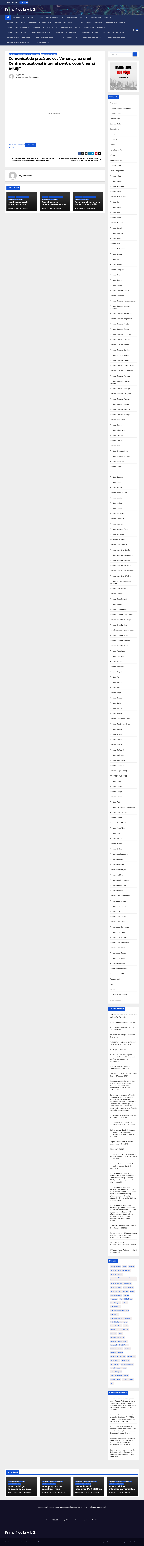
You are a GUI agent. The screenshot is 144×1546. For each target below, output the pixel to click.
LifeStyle (113, 155)
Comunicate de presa (79, 1507)
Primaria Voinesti (116, 838)
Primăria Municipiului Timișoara (122, 571)
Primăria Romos (116, 698)
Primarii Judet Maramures (50, 17)
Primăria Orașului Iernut (119, 635)
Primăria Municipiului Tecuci (120, 566)
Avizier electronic (116, 1295)
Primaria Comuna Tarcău (119, 324)
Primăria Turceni (116, 797)
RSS (131, 1542)
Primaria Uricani (116, 818)
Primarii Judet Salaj (64, 22)
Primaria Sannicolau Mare (120, 719)
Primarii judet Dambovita (18, 43)
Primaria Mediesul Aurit (119, 529)
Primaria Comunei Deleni (119, 360)
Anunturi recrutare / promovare (120, 1283)
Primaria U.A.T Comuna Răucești (122, 807)
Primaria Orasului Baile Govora (121, 615)
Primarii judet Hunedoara (19, 38)
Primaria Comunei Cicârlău (120, 339)
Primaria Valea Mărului (118, 823)
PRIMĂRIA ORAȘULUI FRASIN (122, 630)
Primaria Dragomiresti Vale (120, 456)
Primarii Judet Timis (70, 27)
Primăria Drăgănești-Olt (119, 451)
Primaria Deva (115, 446)
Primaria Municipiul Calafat (120, 550)
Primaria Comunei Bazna (119, 329)
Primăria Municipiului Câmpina (121, 555)
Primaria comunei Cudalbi (119, 355)
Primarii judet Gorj (44, 38)
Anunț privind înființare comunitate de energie (121, 1489)
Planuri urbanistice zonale (118, 1341)
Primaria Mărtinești (117, 519)
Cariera (126, 1295)
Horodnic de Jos (116, 150)
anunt (125, 1266)
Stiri (111, 984)
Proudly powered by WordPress (15, 1542)
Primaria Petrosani (117, 656)
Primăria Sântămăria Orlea (120, 724)
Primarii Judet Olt (15, 22)
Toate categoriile (116, 1372)
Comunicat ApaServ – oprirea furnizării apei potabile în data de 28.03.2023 (78, 159)
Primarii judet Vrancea (66, 33)
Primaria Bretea (116, 254)
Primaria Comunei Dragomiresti (122, 366)
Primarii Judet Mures (76, 17)
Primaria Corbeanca (23, 197)
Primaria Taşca (115, 781)
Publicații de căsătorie (117, 1356)
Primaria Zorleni (116, 849)
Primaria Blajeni (116, 228)
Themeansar (42, 1542)
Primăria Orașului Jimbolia (120, 641)
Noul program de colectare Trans (18, 203)
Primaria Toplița (116, 792)
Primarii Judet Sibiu (115, 22)
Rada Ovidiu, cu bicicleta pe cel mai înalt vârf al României (20, 1489)
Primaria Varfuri (116, 833)
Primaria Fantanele (117, 461)
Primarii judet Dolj (116, 38)
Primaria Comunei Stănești (120, 415)
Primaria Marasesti (117, 513)
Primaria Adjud (115, 176)
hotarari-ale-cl (115, 1306)
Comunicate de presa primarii (59, 1507)
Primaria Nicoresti (116, 594)
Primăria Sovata (116, 745)
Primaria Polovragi (117, 667)
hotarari (125, 1303)
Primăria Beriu (115, 218)
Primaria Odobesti (116, 604)
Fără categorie (115, 1303)
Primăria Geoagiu (116, 477)
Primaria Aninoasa (117, 186)
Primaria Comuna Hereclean (120, 313)
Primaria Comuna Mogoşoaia (121, 319)
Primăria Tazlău (116, 786)
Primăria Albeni (115, 181)
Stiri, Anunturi (114, 1364)
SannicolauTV (114, 1360)
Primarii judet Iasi (90, 33)
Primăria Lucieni (116, 503)
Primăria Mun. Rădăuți (118, 545)
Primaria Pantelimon (117, 651)
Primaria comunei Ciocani (119, 345)
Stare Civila (125, 1360)
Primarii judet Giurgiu (93, 38)
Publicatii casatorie (116, 1352)
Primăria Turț (115, 802)
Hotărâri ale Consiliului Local (119, 1310)
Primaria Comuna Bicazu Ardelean (123, 301)
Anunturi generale (116, 1274)
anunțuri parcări (128, 1287)
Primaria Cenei (115, 275)
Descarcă (30, 145)
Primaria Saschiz (116, 729)
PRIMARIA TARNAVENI (119, 776)
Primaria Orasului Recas (119, 646)
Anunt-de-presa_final (17, 145)
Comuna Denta (115, 113)
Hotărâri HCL (114, 1314)
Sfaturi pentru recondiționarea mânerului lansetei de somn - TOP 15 (123, 1429)
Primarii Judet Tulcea (94, 27)
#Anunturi (35, 77)
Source (11, 147)
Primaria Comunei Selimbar (120, 409)
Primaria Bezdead (116, 223)
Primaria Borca (115, 238)
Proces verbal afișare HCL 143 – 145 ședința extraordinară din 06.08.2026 (122, 1166)
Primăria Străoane (117, 755)
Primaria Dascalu (116, 435)
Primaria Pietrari (116, 661)
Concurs (113, 134)
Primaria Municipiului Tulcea (120, 576)
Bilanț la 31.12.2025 (117, 1149)
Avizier (132, 1291)
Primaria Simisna (116, 734)
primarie (21, 75)
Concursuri (113, 1299)
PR (90, 1507)
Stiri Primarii (42, 1507)
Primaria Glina (115, 482)
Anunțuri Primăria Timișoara (119, 1291)
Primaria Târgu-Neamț (118, 771)
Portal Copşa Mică (117, 171)
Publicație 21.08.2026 (118, 1049)
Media (126, 1326)
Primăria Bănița (115, 212)
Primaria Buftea (116, 264)
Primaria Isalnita (116, 498)
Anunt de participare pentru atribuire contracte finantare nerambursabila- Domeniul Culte (33, 159)
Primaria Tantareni (117, 766)
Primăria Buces (115, 259)
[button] (133, 30)
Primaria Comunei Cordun (120, 350)
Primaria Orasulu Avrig (118, 609)
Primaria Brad (115, 244)
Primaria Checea (116, 280)
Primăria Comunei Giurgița (120, 389)
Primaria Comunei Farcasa (120, 376)
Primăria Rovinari (116, 708)
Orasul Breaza (115, 166)
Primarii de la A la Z (20, 10)
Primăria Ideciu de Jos (118, 493)
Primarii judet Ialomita (114, 33)
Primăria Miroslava (117, 534)
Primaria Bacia (115, 192)
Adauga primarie (103, 1542)
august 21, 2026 (50, 1492)
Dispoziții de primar (126, 1299)
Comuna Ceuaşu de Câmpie (120, 108)
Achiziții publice (115, 1266)
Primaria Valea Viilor (117, 828)
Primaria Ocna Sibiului (118, 599)
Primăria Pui (114, 677)
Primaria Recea (115, 687)
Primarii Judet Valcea (17, 33)
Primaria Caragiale (117, 270)
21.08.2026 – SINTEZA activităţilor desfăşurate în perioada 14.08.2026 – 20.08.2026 (123, 1156)
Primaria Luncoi (116, 508)
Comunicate (114, 129)
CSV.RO (55, 1520)
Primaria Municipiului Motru (120, 560)
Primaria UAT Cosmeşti (118, 812)
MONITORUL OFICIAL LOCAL (119, 1329)
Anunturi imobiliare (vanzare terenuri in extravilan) (123, 1279)
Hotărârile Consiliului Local (118, 1322)
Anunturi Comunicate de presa (120, 1270)
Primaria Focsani (116, 472)
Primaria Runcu (116, 713)
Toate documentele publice (119, 1375)
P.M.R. (121, 1333)
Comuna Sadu (115, 124)
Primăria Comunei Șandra (119, 404)
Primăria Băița (115, 202)
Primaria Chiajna (116, 285)
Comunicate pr (42, 43)
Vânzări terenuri (128, 1379)
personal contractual (117, 1337)
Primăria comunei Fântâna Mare (122, 371)
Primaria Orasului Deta (118, 625)
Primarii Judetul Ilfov (23, 17)
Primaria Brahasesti (117, 249)
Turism (112, 989)
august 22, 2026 (16, 1492)
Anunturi (12, 54)
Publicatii (128, 1349)
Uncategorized (115, 1000)
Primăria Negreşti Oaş (56, 197)
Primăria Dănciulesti (117, 430)
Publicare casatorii (116, 1349)
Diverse (112, 145)
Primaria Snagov (116, 740)
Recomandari (115, 979)
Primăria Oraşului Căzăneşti (120, 620)
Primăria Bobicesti (117, 233)
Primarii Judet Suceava (17, 27)
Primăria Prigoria (116, 672)
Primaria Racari (115, 682)
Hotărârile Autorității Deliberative (120, 1318)
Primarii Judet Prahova (39, 22)
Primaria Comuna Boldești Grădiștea (121, 1481)
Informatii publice (115, 1326)
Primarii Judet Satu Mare (90, 22)
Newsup (33, 1542)
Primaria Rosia (115, 703)
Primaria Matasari (116, 524)
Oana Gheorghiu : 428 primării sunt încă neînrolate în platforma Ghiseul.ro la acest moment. (123, 1235)
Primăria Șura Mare (117, 760)
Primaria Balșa (115, 207)
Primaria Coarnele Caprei (119, 290)
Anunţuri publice (115, 1287)
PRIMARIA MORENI (117, 540)
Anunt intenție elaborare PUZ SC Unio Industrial (55, 204)
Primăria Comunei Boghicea (120, 334)
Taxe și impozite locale (118, 1368)
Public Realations (98, 1507)
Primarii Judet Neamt (100, 17)
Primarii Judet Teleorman (44, 27)
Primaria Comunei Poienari (120, 399)
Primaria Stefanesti (117, 750)
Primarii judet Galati (68, 38)
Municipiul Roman (116, 160)
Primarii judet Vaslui (41, 33)
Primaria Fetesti (115, 467)
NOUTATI (113, 1333)
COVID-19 (113, 139)
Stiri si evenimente (127, 1364)
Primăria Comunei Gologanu (120, 394)
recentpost (131, 1356)
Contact (136, 1542)
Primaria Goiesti (116, 487)
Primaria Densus (116, 441)
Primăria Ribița (115, 693)
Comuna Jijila (115, 119)
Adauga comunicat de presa (119, 1542)
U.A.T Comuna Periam (118, 995)
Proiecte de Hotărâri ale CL (119, 1345)
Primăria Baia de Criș (118, 197)
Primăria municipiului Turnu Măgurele (28, 54)
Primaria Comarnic (117, 296)
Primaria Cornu (115, 425)
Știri (111, 1383)
